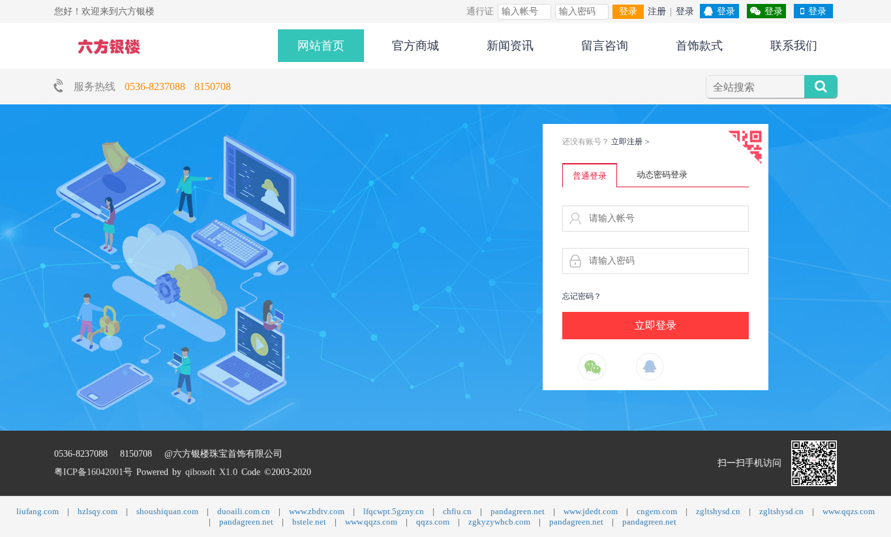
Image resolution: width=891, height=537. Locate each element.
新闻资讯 (510, 45)
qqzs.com (432, 522)
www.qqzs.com (849, 511)
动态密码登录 (662, 174)
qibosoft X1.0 (211, 472)
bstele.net (309, 522)
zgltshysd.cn (718, 511)
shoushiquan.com (167, 511)
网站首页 (320, 45)
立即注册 (630, 141)
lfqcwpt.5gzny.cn (393, 511)
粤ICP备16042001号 (93, 472)
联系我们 (793, 45)
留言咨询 (604, 45)
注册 (657, 11)
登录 (628, 11)
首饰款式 (699, 45)
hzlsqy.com (97, 511)
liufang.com (37, 511)
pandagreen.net (518, 511)
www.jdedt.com (591, 511)
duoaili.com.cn (243, 511)
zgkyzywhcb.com (499, 522)
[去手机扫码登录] (745, 147)
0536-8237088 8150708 (178, 86)
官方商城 (415, 45)
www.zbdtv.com (316, 511)
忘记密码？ (581, 296)
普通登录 (590, 176)
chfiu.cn (457, 511)
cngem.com (657, 511)
